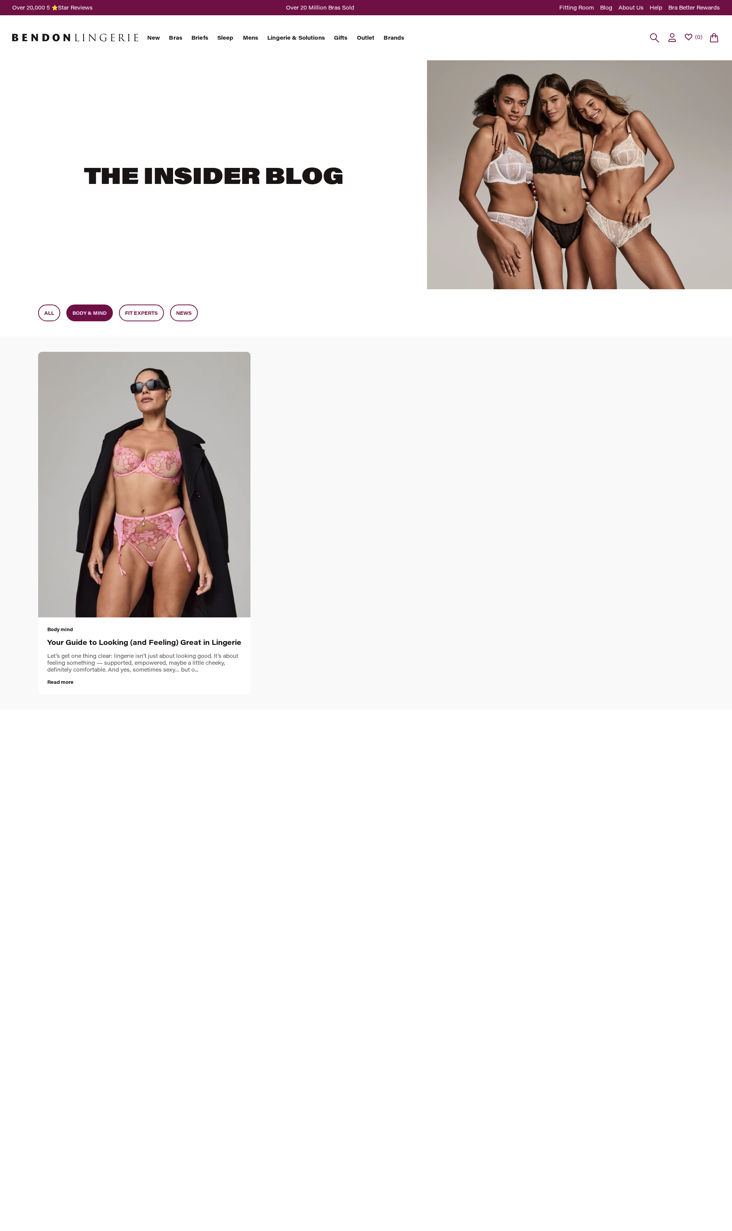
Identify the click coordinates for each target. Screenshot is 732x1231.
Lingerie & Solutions (296, 37)
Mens (250, 37)
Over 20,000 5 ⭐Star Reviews (52, 7)
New (153, 37)
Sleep (225, 37)
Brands (394, 37)
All (49, 313)
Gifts (341, 37)
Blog (606, 7)
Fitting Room (576, 7)
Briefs (199, 37)
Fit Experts (141, 313)
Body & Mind (89, 313)
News (184, 313)
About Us (631, 7)
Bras (175, 37)
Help (656, 7)
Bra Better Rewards (694, 7)
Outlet (366, 37)
